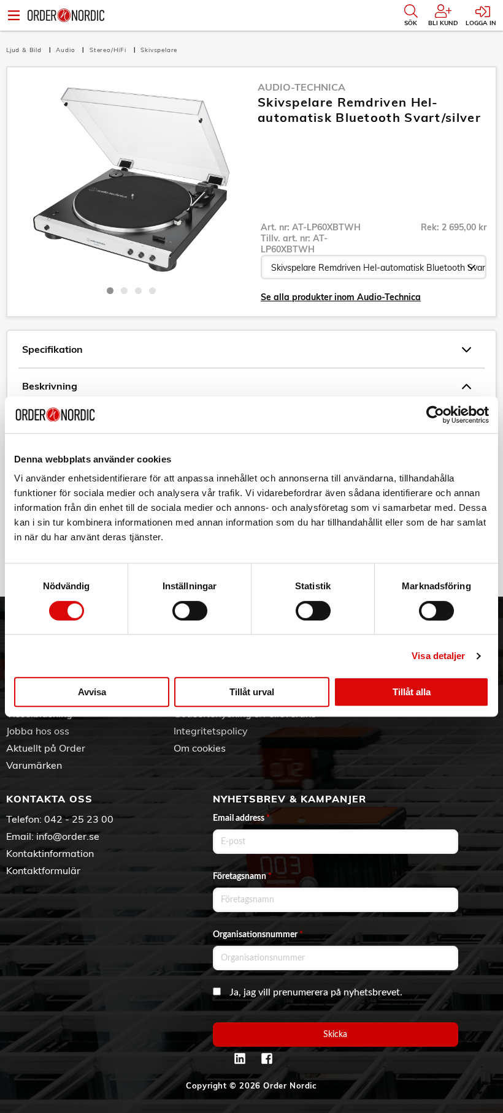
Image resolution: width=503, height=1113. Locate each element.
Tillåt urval (251, 692)
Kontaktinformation (50, 853)
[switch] (189, 611)
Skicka (335, 1034)
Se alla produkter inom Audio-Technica (341, 297)
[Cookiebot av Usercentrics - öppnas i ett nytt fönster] (435, 415)
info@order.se (67, 836)
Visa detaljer (438, 656)
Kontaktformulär (43, 870)
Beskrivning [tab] (49, 386)
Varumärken (34, 765)
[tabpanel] (131, 179)
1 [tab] (110, 291)
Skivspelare (158, 50)
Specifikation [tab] (52, 349)
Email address (241, 818)
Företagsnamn (242, 876)
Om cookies (200, 748)
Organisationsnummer (258, 934)
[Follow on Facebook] (267, 1058)
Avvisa (92, 692)
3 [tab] (138, 291)
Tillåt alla (412, 692)
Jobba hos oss (37, 731)
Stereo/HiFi (109, 50)
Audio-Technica (301, 87)
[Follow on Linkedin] (240, 1058)
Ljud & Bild (25, 50)
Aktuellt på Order (45, 748)
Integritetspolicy (211, 731)
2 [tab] (124, 291)
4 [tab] (152, 291)
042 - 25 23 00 (78, 819)
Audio (66, 50)
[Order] (66, 15)
